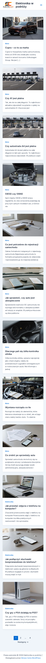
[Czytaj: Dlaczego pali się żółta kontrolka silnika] (23, 332)
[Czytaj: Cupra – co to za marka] (23, 28)
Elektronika (9, 502)
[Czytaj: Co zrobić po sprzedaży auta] (23, 436)
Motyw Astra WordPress (31, 658)
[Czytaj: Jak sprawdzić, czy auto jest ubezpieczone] (23, 278)
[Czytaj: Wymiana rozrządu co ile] (23, 388)
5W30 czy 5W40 (14, 194)
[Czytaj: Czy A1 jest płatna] (23, 79)
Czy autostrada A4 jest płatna (20, 146)
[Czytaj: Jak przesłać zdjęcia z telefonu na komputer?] (23, 486)
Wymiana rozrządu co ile (18, 407)
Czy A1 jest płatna (14, 98)
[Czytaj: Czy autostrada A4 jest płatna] (23, 127)
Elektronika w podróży (24, 5)
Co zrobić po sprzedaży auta (20, 455)
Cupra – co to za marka (17, 47)
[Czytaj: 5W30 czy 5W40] (23, 174)
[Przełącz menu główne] (41, 5)
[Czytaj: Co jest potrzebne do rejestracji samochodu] (23, 225)
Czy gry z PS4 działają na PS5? (21, 612)
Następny (23, 642)
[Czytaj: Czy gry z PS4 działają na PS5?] (23, 593)
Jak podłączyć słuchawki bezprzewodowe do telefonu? (20, 560)
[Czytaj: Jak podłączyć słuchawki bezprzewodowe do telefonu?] (23, 540)
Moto (7, 43)
